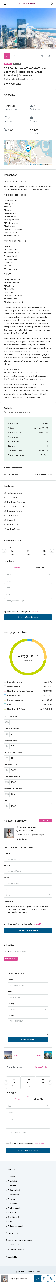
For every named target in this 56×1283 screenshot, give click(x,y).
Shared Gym (12, 520)
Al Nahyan (12, 1199)
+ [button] (7, 143)
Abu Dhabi (12, 1176)
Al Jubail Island (14, 1208)
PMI (6, 800)
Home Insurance (12, 776)
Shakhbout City (14, 1217)
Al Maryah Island (14, 1194)
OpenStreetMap (38, 164)
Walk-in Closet (13, 529)
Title (10, 991)
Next (39, 1055)
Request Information (28, 930)
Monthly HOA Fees (13, 788)
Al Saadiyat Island (15, 1226)
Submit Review (28, 1039)
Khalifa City (13, 1181)
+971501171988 (26, 830)
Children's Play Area (16, 502)
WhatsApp (39, 834)
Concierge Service (15, 506)
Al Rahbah (12, 1221)
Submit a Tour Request (28, 617)
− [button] (7, 147)
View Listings (46, 821)
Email (6, 877)
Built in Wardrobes (15, 493)
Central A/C (12, 497)
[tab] (7, 56)
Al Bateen (12, 1185)
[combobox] (28, 574)
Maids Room (12, 515)
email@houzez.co (16, 1249)
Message (8, 901)
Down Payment (11, 728)
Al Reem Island (14, 1190)
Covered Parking (14, 511)
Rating (11, 1003)
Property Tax (10, 764)
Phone (7, 865)
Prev (16, 1055)
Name (7, 853)
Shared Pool (12, 524)
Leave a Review (10, 959)
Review (11, 1015)
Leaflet (28, 164)
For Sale (16, 64)
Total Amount (10, 716)
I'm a (6, 889)
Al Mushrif (12, 1212)
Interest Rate (10, 740)
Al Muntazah (13, 1203)
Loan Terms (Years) (13, 752)
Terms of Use (36, 611)
